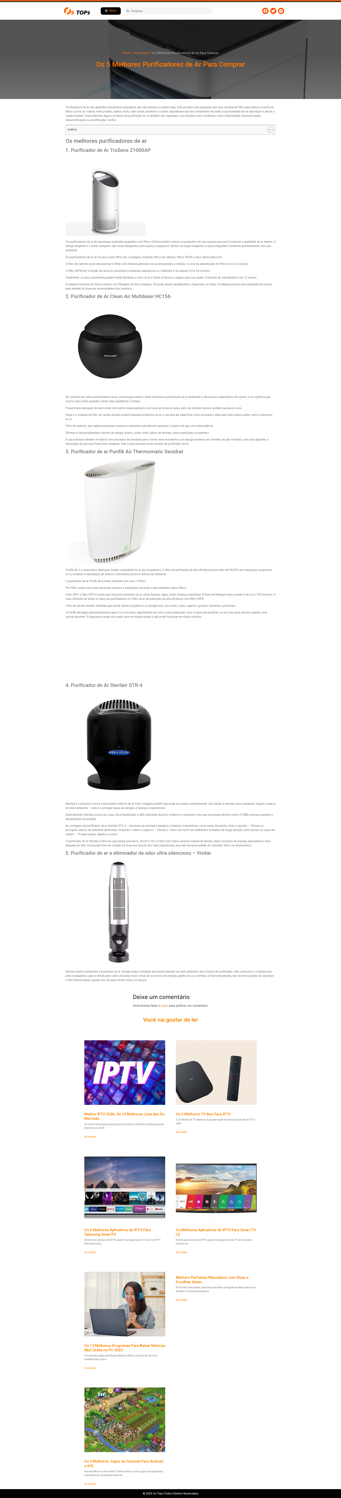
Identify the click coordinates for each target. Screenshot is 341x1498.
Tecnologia (141, 53)
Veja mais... (90, 1137)
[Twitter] (273, 11)
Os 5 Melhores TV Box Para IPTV (203, 1114)
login (164, 1005)
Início (126, 53)
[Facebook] (265, 11)
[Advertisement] (171, 651)
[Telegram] (281, 11)
